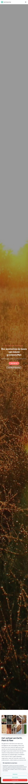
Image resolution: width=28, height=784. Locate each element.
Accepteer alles (15, 780)
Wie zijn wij (14, 363)
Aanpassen (15, 774)
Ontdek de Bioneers (14, 367)
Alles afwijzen (15, 777)
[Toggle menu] (25, 2)
